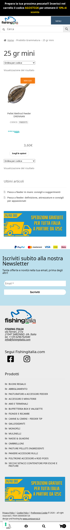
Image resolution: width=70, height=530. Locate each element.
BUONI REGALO (17, 384)
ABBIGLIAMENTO (18, 388)
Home (10, 40)
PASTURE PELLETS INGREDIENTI (26, 448)
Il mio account (26, 526)
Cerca (44, 526)
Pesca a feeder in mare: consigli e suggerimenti (33, 192)
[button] (58, 21)
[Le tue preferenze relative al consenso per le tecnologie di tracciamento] (6, 524)
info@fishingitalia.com (17, 339)
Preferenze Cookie (39, 512)
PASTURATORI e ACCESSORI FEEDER (28, 393)
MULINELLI (15, 433)
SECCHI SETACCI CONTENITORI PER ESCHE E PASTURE (33, 464)
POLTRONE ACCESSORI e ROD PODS (29, 458)
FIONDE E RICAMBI (19, 413)
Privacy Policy (8, 512)
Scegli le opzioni (19, 153)
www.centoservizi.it (31, 518)
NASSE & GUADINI (19, 438)
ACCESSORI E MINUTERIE (22, 398)
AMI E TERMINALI (18, 403)
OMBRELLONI (16, 443)
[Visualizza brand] (14, 140)
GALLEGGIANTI (17, 423)
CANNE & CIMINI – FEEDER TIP (25, 418)
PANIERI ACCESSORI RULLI (23, 453)
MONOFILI (14, 428)
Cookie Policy (23, 512)
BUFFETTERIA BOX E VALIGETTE (26, 408)
